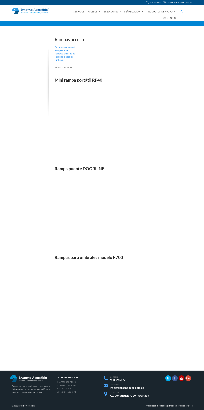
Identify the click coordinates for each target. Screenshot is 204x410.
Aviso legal (151, 405)
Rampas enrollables (65, 53)
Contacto (169, 17)
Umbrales (60, 59)
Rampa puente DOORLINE (79, 168)
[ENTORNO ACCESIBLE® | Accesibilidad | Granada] (30, 11)
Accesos (93, 11)
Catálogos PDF (64, 388)
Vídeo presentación (66, 385)
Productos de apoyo (160, 11)
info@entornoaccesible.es (179, 2)
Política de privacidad (167, 405)
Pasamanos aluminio (65, 47)
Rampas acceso (63, 50)
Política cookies (185, 405)
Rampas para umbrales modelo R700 (89, 257)
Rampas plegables (64, 56)
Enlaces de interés (66, 382)
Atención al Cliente (66, 392)
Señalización (132, 11)
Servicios (78, 11)
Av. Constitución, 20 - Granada (129, 395)
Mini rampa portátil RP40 (78, 80)
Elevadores (111, 11)
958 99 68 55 (155, 2)
